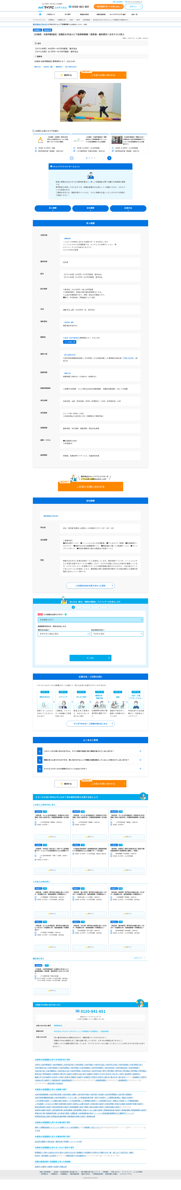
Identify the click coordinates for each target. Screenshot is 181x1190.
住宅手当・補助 (48, 67)
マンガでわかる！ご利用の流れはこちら (90, 723)
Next (109, 158)
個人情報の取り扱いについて (90, 1172)
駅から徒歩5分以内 (70, 67)
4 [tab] (94, 158)
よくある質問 (137, 1172)
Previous (72, 158)
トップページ (40, 14)
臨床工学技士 (85, 1174)
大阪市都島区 (86, 20)
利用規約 (106, 1172)
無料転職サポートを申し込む (108, 6)
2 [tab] (89, 158)
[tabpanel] (90, 102)
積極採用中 (59, 67)
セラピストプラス (126, 1174)
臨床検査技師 (74, 1174)
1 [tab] (90, 120)
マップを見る (68, 342)
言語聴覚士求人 (62, 20)
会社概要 (90, 207)
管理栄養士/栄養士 (111, 1174)
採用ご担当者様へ (118, 2)
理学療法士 (44, 1174)
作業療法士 (54, 1174)
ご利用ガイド (50, 14)
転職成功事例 (84, 14)
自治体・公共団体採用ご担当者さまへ (66, 1172)
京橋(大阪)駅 (128, 358)
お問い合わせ (115, 1172)
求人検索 (67, 14)
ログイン (133, 6)
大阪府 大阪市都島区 (71, 338)
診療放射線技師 (98, 1174)
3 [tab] (92, 158)
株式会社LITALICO (51, 515)
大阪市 (78, 20)
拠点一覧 (134, 14)
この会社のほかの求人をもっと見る (90, 585)
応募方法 (128, 207)
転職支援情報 (101, 14)
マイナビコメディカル (39, 20)
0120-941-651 (79, 7)
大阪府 (71, 20)
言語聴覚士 (51, 20)
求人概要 (53, 207)
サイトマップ (126, 1172)
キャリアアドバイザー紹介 (117, 14)
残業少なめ (37, 67)
